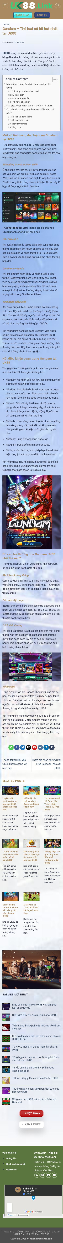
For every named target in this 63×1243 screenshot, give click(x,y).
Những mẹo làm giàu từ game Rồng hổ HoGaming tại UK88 (52, 857)
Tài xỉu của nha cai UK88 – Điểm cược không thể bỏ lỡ (33, 1069)
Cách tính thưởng (19, 124)
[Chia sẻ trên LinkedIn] (46, 747)
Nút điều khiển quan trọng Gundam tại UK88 (29, 105)
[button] (5, 5)
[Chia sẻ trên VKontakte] (40, 747)
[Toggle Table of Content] (53, 79)
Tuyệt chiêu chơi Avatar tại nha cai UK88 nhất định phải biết (9, 804)
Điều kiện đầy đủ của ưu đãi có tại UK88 (35, 1015)
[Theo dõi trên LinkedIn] (48, 1175)
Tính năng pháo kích (20, 102)
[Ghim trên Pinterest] (34, 747)
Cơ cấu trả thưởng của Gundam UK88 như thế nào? (30, 111)
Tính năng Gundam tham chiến (25, 91)
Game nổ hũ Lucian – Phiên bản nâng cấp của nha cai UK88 (10, 910)
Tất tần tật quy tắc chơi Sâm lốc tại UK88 (35, 1078)
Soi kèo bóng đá (41, 1232)
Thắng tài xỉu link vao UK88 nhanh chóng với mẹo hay (14, 764)
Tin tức (6, 24)
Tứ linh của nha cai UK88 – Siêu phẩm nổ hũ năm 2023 (10, 855)
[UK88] (31, 5)
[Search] (57, 5)
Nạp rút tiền (11, 1169)
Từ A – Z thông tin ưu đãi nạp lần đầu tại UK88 (35, 1048)
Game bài (19, 1234)
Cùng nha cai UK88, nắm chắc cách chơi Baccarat (34, 1101)
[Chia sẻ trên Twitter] (22, 747)
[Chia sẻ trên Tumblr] (52, 747)
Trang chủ (8, 1232)
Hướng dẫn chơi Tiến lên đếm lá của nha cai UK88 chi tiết (36, 1038)
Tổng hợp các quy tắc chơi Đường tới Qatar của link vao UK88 (36, 1059)
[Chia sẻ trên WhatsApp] (11, 747)
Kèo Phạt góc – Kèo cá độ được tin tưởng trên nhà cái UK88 (31, 855)
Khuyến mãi (32, 1234)
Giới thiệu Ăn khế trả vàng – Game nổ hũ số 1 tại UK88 (31, 802)
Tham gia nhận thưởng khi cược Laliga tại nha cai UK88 (46, 764)
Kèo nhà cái (23, 1232)
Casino (56, 1232)
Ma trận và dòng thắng (21, 117)
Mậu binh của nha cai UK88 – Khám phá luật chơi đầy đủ (34, 1006)
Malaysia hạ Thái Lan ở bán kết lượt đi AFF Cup (30, 908)
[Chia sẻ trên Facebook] (17, 747)
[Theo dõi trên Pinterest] (42, 1175)
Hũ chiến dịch (17, 95)
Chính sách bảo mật (15, 1164)
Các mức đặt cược (19, 120)
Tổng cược (16, 127)
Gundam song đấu (20, 98)
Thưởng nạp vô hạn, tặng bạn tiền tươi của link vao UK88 (35, 1090)
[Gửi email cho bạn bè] (28, 747)
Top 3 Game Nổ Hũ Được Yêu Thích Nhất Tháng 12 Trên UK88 (52, 804)
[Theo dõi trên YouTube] (54, 1175)
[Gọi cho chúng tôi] (37, 1175)
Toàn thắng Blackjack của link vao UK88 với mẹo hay (36, 1027)
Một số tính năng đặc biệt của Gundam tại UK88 (28, 86)
